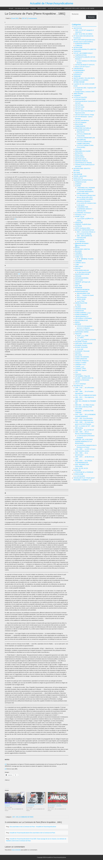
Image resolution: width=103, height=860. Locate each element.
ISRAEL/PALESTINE (81, 303)
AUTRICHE (78, 226)
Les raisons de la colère (22, 8)
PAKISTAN (78, 334)
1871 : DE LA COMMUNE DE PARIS (22, 817)
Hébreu (79, 305)
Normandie (78, 149)
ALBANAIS (78, 184)
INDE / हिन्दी (78, 285)
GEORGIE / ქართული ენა (82, 282)
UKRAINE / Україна (80, 370)
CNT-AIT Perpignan (80, 122)
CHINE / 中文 (79, 257)
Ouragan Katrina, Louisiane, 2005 (84, 91)
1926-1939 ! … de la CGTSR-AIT (84, 430)
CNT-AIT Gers (79, 109)
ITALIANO (78, 307)
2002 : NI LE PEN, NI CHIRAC (84, 34)
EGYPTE (77, 268)
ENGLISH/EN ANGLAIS (82, 270)
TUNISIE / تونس (79, 366)
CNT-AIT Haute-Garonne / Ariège (84, 114)
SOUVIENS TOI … (78, 385)
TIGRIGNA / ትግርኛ (80, 364)
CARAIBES (78, 253)
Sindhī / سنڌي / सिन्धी (82, 335)
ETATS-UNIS (79, 280)
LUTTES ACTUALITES (80, 97)
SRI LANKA (78, 355)
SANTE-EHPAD (79, 157)
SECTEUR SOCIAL (81, 159)
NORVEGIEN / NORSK (82, 332)
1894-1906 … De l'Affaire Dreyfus (84, 405)
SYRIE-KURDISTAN (81, 358)
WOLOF (77, 382)
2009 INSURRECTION (83, 293)
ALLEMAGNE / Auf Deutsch (83, 212)
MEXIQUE (78, 324)
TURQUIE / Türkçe (80, 368)
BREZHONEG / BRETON (82, 249)
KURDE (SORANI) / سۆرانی (83, 312)
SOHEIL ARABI (81, 299)
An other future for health (84, 272)
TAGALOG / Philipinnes (82, 360)
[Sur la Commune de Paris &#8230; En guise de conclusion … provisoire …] (58, 797)
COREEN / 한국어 (80, 262)
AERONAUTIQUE (80, 99)
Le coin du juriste (80, 476)
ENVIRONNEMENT (79, 70)
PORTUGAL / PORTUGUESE (83, 343)
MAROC (77, 322)
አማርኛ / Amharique (80, 383)
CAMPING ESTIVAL (81, 55)
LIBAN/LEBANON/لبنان (81, 316)
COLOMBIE (78, 260)
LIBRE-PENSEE (78, 93)
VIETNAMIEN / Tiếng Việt (82, 376)
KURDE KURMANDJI (81, 314)
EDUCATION (79, 124)
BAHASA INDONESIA (83, 289)
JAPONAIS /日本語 (80, 309)
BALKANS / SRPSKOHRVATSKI (84, 230)
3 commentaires (32, 18)
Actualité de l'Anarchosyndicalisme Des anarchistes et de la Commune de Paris (32, 832)
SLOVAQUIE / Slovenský (82, 351)
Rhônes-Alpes (79, 155)
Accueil (11, 8)
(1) (15, 219)
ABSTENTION (77, 28)
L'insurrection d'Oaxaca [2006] (85, 330)
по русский (80, 349)
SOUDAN (78, 353)
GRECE (77, 284)
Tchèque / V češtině (80, 362)
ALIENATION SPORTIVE (82, 43)
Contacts (33, 8)
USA (76, 372)
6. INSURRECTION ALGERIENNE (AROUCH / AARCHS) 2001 (84, 208)
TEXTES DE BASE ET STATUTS (84, 64)
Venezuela (78, 374)
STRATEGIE (77, 470)
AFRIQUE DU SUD (80, 182)
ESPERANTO (77, 74)
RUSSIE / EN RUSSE (81, 347)
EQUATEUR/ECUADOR (82, 274)
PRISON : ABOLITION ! (80, 176)
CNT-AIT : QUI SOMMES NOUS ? (83, 53)
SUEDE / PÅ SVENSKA (82, 357)
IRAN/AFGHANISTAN (81, 291)
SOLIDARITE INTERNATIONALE (83, 180)
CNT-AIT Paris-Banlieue (82, 120)
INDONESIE (78, 287)
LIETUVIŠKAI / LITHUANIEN (83, 318)
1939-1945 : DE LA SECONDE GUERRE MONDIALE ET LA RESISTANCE (84, 441)
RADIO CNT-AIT (78, 178)
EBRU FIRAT (79, 266)
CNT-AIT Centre (79, 107)
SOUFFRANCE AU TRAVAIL (83, 162)
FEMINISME (77, 76)
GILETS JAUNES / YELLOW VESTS (84, 78)
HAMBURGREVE (80, 126)
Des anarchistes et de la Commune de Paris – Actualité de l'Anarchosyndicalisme (33, 826)
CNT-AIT (24, 18)
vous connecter (16, 850)
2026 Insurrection (82, 297)
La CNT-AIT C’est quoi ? (55, 8)
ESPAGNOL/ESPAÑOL (82, 278)
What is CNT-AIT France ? (82, 66)
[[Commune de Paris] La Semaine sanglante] (15, 797)
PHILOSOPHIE (77, 174)
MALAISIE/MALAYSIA (81, 320)
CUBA (77, 264)
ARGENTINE (79, 222)
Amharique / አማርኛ (80, 214)
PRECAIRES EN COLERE (83, 151)
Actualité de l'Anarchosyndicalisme (51, 3)
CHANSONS (77, 51)
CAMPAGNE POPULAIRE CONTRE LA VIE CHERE (79, 8)
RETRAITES (78, 153)
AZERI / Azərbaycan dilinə (82, 228)
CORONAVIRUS (78, 68)
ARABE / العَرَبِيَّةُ (79, 216)
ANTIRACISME (77, 47)
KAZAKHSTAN (79, 310)
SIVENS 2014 (79, 72)
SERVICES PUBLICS (81, 161)
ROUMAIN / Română (81, 345)
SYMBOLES (78, 45)
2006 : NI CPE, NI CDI (81, 468)
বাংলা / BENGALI (81, 241)
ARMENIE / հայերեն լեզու (83, 224)
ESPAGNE (78, 276)
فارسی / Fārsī (80, 301)
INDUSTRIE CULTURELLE (83, 128)
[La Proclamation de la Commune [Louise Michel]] (36, 797)
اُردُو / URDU (80, 337)
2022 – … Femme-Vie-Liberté (85, 295)
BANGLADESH (79, 239)
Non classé (76, 172)
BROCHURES (42, 8)
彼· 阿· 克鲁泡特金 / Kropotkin (85, 259)
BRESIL (77, 247)
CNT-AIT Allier (79, 105)
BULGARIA (78, 251)
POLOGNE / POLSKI (81, 341)
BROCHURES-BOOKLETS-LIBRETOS (84, 49)
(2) (19, 274)
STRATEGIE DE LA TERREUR (84, 472)
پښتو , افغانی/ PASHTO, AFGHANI (86, 339)
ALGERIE (78, 186)
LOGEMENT (77, 95)
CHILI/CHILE (79, 255)
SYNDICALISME (78, 474)
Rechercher (75, 14)
